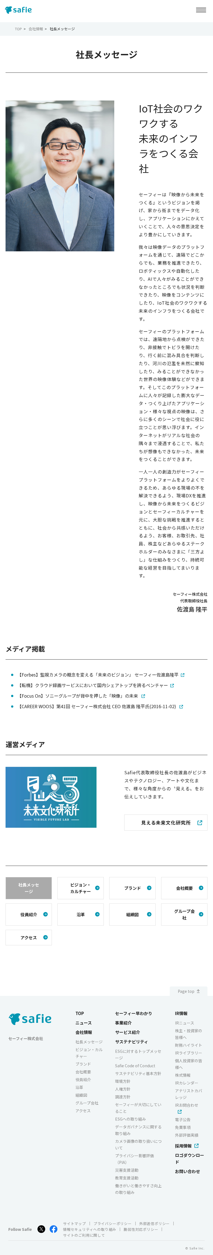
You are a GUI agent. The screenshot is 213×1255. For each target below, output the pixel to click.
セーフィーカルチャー (176, 511)
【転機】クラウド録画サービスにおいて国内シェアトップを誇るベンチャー (92, 685)
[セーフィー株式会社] (19, 10)
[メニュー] (201, 10)
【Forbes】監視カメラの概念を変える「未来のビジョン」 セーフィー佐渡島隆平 (98, 674)
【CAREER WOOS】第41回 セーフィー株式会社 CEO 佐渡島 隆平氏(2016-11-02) (97, 706)
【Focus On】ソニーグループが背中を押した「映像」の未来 (78, 695)
